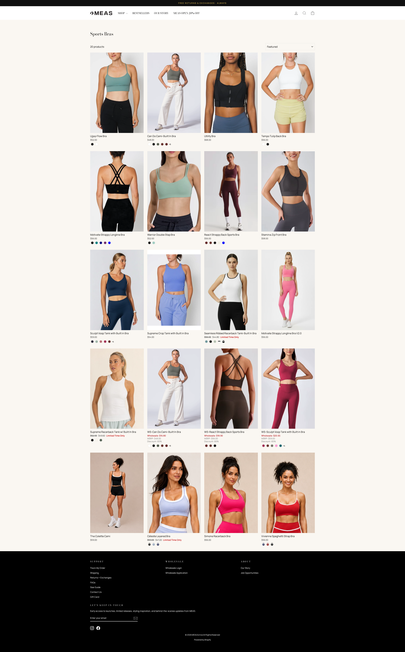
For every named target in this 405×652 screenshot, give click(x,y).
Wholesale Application (176, 572)
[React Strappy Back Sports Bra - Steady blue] (223, 242)
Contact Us (96, 592)
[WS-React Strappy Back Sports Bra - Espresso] (210, 445)
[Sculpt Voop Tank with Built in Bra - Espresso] (109, 341)
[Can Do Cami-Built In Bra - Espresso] (162, 144)
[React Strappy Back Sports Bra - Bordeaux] (206, 242)
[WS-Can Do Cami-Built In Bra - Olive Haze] (157, 445)
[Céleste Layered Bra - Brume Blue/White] (153, 544)
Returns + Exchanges (100, 577)
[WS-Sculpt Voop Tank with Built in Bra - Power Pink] (276, 445)
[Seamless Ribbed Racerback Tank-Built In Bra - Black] (210, 341)
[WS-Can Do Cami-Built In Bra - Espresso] (162, 445)
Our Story (245, 568)
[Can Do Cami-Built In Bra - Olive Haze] (157, 144)
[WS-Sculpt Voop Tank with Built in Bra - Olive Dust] (272, 445)
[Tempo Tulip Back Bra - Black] (267, 144)
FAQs (92, 582)
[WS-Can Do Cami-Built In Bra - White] (149, 445)
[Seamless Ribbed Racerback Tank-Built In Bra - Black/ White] (223, 341)
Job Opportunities (249, 572)
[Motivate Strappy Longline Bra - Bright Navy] (100, 242)
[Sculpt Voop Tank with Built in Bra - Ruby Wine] (105, 341)
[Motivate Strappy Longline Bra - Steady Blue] (109, 242)
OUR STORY (161, 13)
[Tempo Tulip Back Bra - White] (263, 144)
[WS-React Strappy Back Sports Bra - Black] (214, 445)
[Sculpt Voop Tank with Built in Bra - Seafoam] (96, 341)
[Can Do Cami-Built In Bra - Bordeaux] (166, 144)
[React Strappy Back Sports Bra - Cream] (219, 242)
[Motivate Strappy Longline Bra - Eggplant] (105, 242)
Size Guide (95, 587)
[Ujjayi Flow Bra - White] (96, 144)
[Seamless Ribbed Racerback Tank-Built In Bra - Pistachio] (214, 341)
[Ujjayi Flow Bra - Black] (92, 144)
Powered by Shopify (202, 639)
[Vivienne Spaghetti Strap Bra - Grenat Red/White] (267, 544)
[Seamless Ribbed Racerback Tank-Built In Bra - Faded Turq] (206, 341)
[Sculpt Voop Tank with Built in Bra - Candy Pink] (100, 341)
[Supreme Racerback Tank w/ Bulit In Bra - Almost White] (96, 440)
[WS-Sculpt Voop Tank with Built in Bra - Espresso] (267, 445)
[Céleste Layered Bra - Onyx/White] (149, 544)
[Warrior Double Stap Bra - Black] (149, 242)
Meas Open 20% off (186, 13)
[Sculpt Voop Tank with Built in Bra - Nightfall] (92, 341)
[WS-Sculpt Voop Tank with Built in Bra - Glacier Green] (280, 445)
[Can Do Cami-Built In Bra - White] (149, 144)
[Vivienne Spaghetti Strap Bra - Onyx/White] (272, 544)
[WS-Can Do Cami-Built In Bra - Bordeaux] (166, 445)
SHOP (121, 13)
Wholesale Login (173, 568)
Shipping (94, 572)
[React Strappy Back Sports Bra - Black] (214, 242)
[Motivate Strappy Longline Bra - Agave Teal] (96, 242)
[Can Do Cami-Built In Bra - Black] (153, 144)
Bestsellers (140, 13)
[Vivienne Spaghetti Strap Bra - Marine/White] (263, 544)
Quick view (117, 129)
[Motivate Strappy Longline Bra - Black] (92, 242)
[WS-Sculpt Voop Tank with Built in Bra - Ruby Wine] (263, 445)
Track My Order (97, 568)
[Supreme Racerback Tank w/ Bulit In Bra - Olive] (100, 440)
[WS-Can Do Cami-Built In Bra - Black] (153, 445)
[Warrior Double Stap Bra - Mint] (153, 242)
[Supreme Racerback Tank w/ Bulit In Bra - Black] (92, 440)
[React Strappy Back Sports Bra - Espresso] (210, 242)
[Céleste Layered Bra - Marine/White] (157, 544)
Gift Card (94, 597)
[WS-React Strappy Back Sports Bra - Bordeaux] (206, 445)
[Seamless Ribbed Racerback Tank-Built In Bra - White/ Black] (219, 341)
